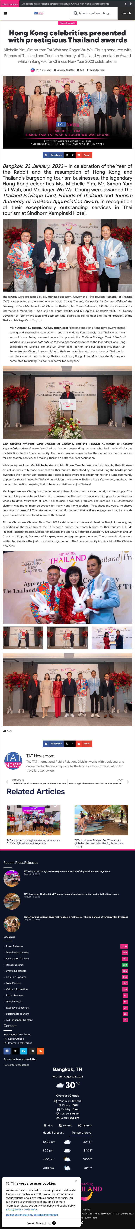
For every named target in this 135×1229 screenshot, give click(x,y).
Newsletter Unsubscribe (16, 1064)
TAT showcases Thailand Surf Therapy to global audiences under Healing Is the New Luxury (99, 843)
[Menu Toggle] (5, 13)
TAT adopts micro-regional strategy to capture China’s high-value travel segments (33, 842)
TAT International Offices (18, 1042)
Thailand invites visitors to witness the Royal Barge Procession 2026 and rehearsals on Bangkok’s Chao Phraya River (71, 4)
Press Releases (67, 23)
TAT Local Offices (14, 1038)
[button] (125, 3)
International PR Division (17, 1034)
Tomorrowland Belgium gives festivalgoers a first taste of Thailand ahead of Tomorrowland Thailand (76, 917)
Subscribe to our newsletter (20, 1059)
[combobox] (94, 13)
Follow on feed (89, 1217)
